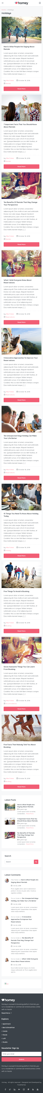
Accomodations (11, 704)
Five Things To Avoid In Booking (16, 591)
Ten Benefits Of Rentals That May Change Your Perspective (26, 835)
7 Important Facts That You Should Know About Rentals (27, 820)
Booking (8, 626)
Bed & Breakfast (9, 1027)
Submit (21, 1059)
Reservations (10, 317)
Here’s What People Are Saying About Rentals (26, 806)
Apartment (7, 1024)
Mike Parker (10, 80)
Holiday (8, 550)
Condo (5, 1031)
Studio (5, 1042)
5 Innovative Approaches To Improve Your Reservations (21, 919)
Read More (21, 89)
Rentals (8, 83)
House (5, 1035)
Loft (4, 1038)
